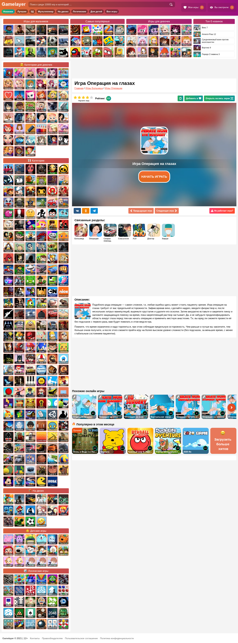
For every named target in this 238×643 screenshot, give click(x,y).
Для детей (96, 11)
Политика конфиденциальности (117, 638)
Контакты (35, 638)
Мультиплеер (45, 11)
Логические (79, 11)
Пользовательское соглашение (81, 638)
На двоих (63, 11)
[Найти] (171, 4)
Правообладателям (52, 638)
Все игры (112, 11)
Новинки (8, 11)
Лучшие (21, 11)
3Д (32, 11)
